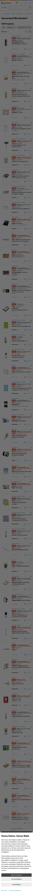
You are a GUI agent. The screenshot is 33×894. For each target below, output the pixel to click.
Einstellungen (16, 884)
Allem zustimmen (16, 875)
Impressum (4, 890)
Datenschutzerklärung (15, 890)
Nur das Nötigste (16, 879)
